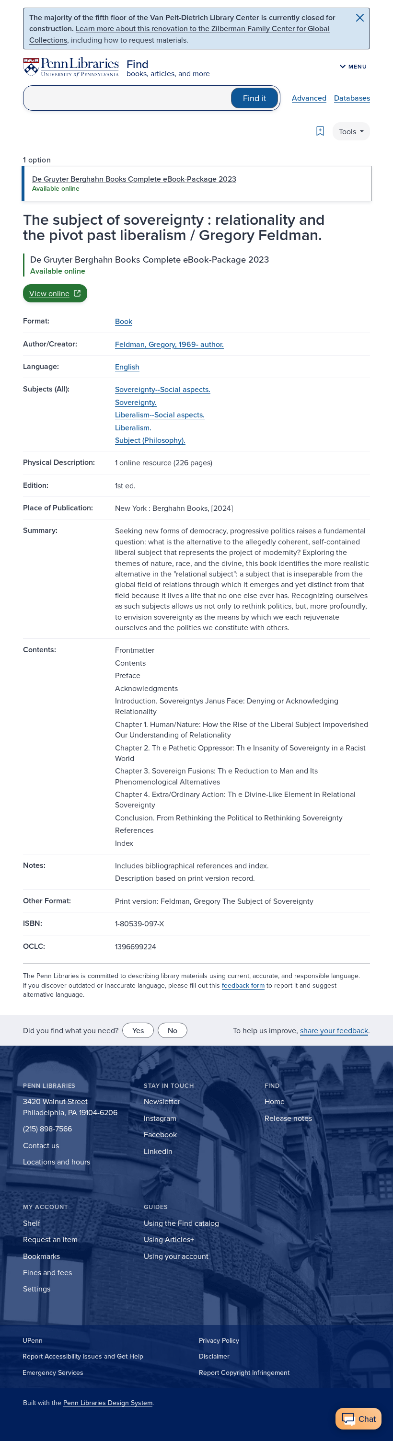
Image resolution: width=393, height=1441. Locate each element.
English (127, 366)
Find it (254, 98)
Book (123, 321)
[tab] (196, 183)
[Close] (360, 17)
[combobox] (127, 98)
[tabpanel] (196, 278)
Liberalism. (133, 427)
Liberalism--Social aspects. (160, 414)
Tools (348, 131)
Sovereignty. (136, 402)
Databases (352, 97)
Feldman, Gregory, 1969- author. (169, 344)
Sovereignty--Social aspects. (162, 389)
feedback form (243, 985)
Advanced (309, 97)
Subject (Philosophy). (150, 440)
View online (49, 293)
